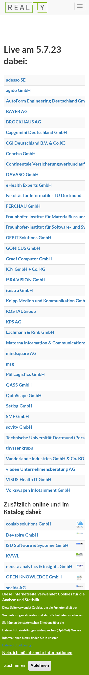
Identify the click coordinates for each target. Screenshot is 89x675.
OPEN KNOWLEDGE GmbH (34, 577)
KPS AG (13, 322)
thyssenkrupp (19, 448)
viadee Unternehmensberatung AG (40, 469)
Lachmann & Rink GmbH (30, 332)
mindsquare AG (21, 354)
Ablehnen (39, 665)
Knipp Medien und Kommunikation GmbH (47, 301)
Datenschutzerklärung (16, 645)
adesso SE (15, 80)
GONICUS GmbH (23, 248)
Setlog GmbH (19, 406)
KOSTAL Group (21, 311)
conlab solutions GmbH (28, 524)
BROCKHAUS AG (23, 122)
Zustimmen (14, 665)
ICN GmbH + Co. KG (25, 269)
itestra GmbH (19, 290)
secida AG (16, 588)
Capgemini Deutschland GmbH (36, 133)
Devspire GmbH (22, 535)
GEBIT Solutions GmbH (28, 238)
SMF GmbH (17, 417)
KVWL (12, 556)
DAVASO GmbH (22, 175)
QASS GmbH (19, 385)
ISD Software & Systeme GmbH (37, 545)
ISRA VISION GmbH (25, 280)
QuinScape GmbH (24, 396)
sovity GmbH (19, 427)
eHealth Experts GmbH (29, 185)
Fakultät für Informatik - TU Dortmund (43, 196)
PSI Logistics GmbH (25, 374)
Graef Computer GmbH (29, 259)
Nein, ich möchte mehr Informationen (37, 653)
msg (10, 364)
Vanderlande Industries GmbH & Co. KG (45, 459)
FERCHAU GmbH (23, 206)
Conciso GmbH (21, 154)
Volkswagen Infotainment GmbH (38, 490)
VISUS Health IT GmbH (28, 480)
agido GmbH (18, 90)
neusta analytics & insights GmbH (39, 567)
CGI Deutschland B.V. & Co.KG (36, 143)
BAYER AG (16, 112)
